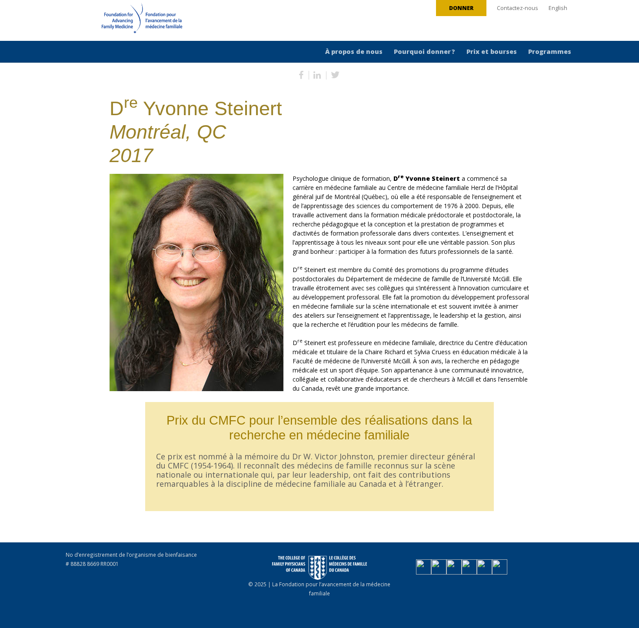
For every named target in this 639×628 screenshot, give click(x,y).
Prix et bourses (491, 51)
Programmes (549, 51)
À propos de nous (354, 51)
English (558, 8)
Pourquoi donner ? (424, 51)
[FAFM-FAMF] (125, 21)
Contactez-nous (517, 8)
